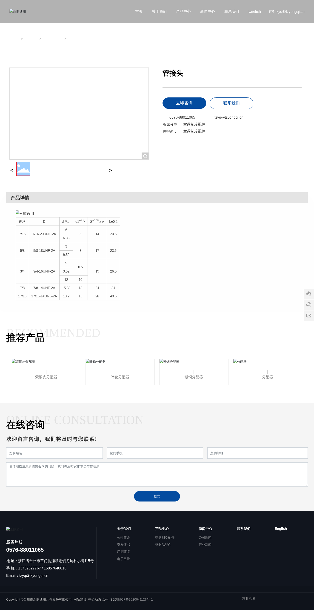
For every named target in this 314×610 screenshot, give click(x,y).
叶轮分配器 (120, 377)
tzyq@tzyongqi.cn (290, 12)
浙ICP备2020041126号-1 (135, 599)
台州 (105, 599)
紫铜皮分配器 (46, 377)
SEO (113, 599)
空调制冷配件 (53, 39)
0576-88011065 (182, 117)
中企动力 (94, 599)
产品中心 (31, 39)
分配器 (267, 377)
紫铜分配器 (194, 377)
